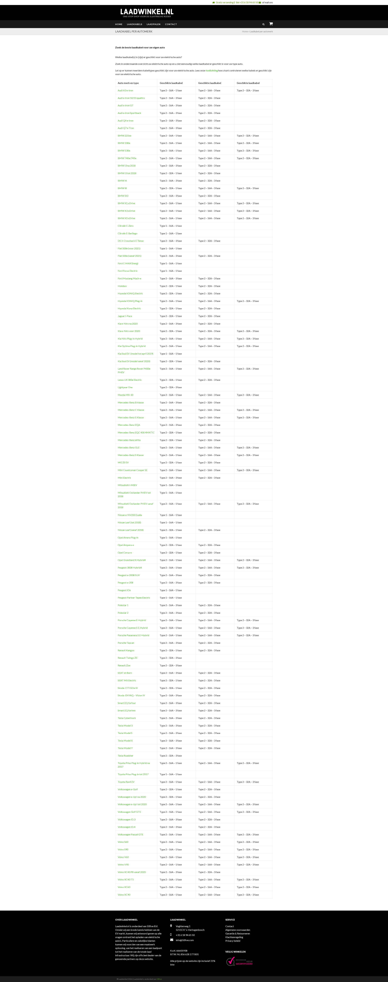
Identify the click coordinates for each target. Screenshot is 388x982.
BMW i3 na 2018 (126, 165)
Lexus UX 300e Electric (130, 379)
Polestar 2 (123, 612)
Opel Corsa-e (125, 552)
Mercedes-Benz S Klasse (131, 455)
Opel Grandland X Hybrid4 (132, 559)
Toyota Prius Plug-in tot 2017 (133, 774)
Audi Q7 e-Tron (126, 127)
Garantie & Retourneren (237, 933)
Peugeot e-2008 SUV (129, 575)
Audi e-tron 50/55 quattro (131, 97)
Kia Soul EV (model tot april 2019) (135, 353)
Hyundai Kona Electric (129, 308)
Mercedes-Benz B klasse (131, 402)
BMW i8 (122, 188)
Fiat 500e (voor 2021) (129, 248)
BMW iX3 (123, 195)
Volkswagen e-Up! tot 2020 (132, 804)
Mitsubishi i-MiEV (127, 485)
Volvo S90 (123, 849)
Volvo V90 (123, 864)
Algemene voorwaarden (237, 929)
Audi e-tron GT (126, 105)
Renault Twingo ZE (127, 657)
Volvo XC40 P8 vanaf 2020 (132, 872)
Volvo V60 (123, 857)
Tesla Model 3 (125, 725)
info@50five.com (185, 940)
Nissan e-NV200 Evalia (130, 514)
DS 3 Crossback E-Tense (131, 240)
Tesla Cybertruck (127, 717)
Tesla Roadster (125, 755)
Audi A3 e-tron (125, 90)
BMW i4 (122, 180)
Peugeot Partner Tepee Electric (134, 597)
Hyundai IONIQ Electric (130, 293)
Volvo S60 (123, 841)
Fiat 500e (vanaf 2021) (129, 255)
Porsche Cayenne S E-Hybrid (133, 627)
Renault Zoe (124, 665)
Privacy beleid (232, 940)
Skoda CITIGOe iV (128, 687)
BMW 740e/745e (127, 158)
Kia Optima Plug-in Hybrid (132, 346)
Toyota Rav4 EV (126, 781)
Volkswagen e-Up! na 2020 (132, 796)
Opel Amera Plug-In (128, 537)
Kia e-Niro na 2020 (127, 323)
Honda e (122, 285)
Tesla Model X (125, 740)
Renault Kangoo (126, 650)
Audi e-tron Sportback (129, 112)
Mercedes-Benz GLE (128, 447)
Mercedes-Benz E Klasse (131, 417)
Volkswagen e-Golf (128, 789)
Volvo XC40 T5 (126, 879)
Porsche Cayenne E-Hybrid (132, 620)
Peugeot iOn (124, 590)
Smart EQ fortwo (126, 710)
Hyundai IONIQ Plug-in (130, 300)
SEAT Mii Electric (127, 680)
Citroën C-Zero (126, 225)
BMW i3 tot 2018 (127, 173)
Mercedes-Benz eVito (129, 440)
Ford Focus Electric (128, 270)
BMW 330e (124, 142)
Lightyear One (125, 387)
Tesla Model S (125, 732)
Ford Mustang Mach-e (129, 278)
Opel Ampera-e (126, 544)
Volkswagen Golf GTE (129, 811)
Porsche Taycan (126, 642)
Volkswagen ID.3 (126, 819)
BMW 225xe (124, 135)
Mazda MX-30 (125, 394)
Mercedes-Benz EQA (129, 424)
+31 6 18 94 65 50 (185, 934)
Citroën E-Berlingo (127, 233)
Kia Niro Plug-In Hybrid (130, 338)
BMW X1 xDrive (126, 203)
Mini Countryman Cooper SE (132, 470)
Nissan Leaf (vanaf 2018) (131, 529)
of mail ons (267, 2)
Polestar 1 (123, 605)
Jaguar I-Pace (125, 315)
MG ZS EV (123, 462)
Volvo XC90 (124, 894)
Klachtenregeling (234, 937)
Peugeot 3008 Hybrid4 (130, 567)
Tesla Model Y (125, 748)
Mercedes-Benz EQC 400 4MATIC (136, 432)
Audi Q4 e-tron (125, 120)
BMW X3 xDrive (126, 210)
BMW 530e (124, 150)
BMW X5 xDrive (126, 218)
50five (159, 979)
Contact (229, 926)
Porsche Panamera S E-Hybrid (133, 635)
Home (245, 31)
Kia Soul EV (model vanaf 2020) (134, 361)
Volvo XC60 (124, 887)
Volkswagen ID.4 (126, 826)
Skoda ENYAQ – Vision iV (131, 695)
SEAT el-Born (125, 672)
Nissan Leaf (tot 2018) (129, 522)
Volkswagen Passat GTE (130, 834)
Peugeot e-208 (125, 582)
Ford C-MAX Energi (128, 263)
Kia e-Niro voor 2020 (129, 331)
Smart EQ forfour (127, 702)
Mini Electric (124, 477)
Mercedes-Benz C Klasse (131, 409)
